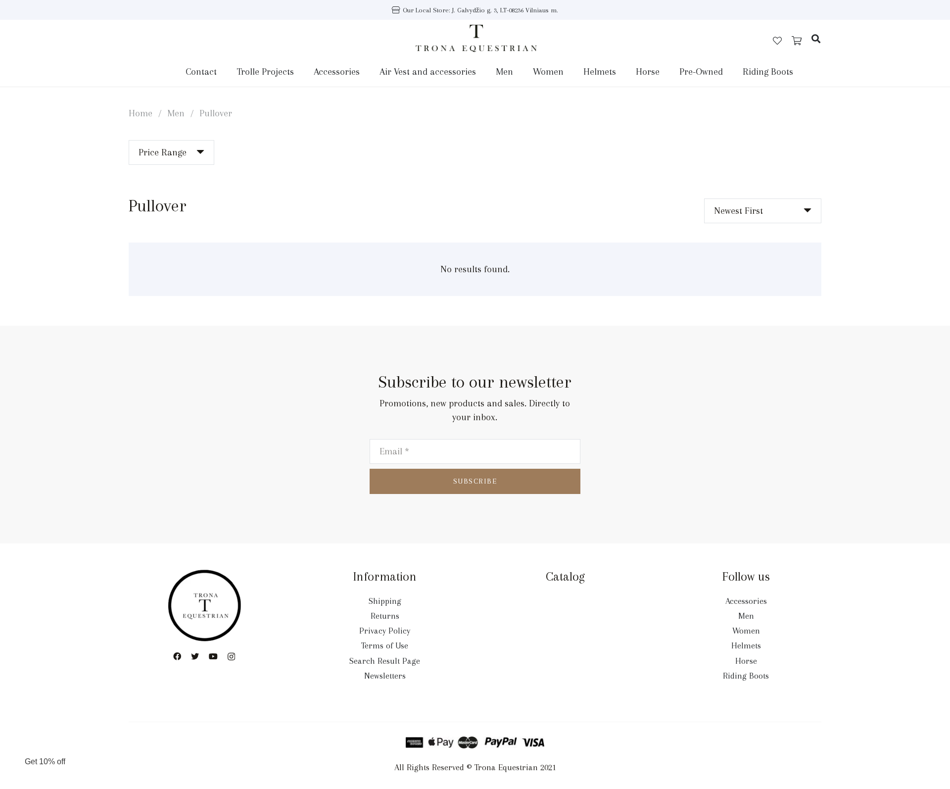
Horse (746, 661)
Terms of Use (384, 645)
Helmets (746, 645)
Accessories (746, 601)
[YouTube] (213, 656)
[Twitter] (195, 656)
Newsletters (385, 676)
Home (140, 113)
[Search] (816, 38)
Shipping (385, 601)
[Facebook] (177, 656)
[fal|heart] (777, 41)
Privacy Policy (384, 631)
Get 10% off (45, 761)
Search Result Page (384, 661)
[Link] (476, 38)
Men (176, 113)
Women (746, 631)
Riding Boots (746, 676)
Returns (385, 616)
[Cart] (797, 40)
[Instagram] (231, 656)
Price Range (163, 152)
